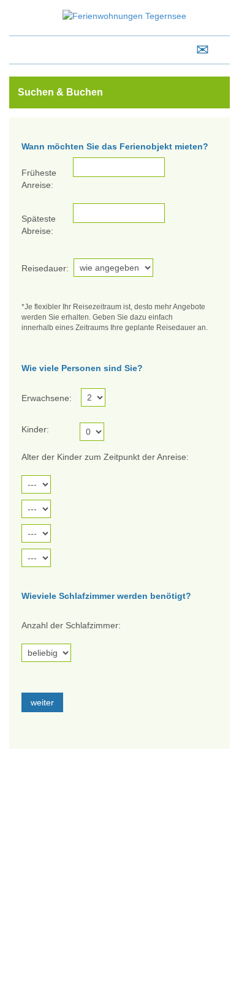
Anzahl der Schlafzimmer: (71, 625)
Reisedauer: (45, 268)
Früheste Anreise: (38, 179)
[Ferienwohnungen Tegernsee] (124, 15)
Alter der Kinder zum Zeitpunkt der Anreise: (105, 457)
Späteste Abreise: (38, 225)
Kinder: (35, 429)
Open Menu (24, 50)
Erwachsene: (46, 398)
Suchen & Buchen (60, 92)
